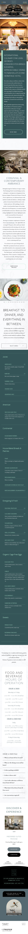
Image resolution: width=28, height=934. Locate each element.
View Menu (18, 9)
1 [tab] (13, 831)
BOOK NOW (14, 849)
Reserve (25, 2)
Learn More (14, 854)
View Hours (14, 14)
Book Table (13, 132)
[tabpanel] (14, 837)
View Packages (8, 862)
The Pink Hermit (10, 222)
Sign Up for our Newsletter (14, 913)
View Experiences (19, 862)
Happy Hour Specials (14, 266)
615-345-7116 (19, 883)
